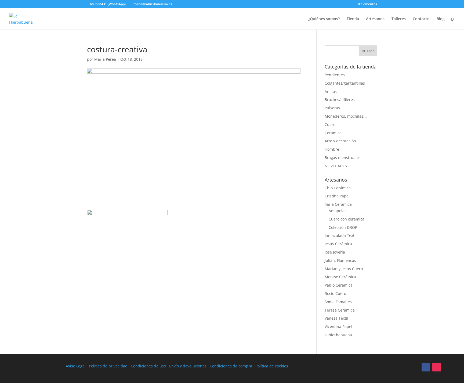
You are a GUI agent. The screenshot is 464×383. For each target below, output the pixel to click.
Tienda (353, 19)
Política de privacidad (108, 365)
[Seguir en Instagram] (436, 367)
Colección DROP (343, 227)
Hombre (332, 149)
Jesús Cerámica (338, 243)
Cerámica (333, 132)
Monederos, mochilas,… (346, 116)
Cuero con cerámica (346, 219)
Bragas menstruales (343, 157)
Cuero (330, 124)
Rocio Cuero (335, 293)
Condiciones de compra (231, 365)
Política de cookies (271, 365)
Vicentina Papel (338, 326)
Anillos (331, 91)
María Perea (105, 59)
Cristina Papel (337, 195)
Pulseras (332, 107)
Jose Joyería (335, 252)
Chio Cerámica (338, 187)
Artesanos (375, 19)
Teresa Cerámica (340, 310)
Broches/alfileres (340, 99)
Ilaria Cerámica (338, 204)
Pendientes (335, 74)
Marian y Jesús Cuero (344, 268)
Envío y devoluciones (187, 365)
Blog (441, 19)
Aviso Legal (76, 365)
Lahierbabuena (338, 334)
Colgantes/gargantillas (345, 83)
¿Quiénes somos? (324, 19)
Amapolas (337, 210)
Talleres (399, 19)
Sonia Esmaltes (338, 301)
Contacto (421, 19)
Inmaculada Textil (341, 235)
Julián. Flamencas (340, 260)
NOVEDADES (336, 165)
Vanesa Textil (336, 318)
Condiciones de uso (148, 365)
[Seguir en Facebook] (426, 367)
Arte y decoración (340, 140)
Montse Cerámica (340, 276)
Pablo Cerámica (339, 285)
